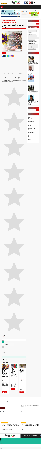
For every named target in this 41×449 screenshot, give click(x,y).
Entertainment (35, 36)
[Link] (11, 351)
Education (30, 36)
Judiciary (34, 41)
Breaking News (34, 30)
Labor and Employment (32, 43)
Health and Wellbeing (31, 39)
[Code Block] (10, 351)
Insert (0, 448)
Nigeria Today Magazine (5, 20)
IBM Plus (39, 435)
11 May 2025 (22, 379)
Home (5, 6)
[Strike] (6, 351)
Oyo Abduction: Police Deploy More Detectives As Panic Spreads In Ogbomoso (33, 92)
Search (33, 21)
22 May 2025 (13, 376)
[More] (13, 56)
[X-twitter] (27, 3)
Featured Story (30, 125)
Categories (18, 6)
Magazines (9, 6)
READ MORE (5, 392)
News (29, 135)
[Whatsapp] (7, 56)
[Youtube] (30, 3)
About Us (23, 6)
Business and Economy (32, 34)
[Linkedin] (5, 56)
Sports (29, 140)
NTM (8, 28)
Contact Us (6, 8)
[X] (4, 56)
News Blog (13, 6)
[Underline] (5, 351)
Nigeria (29, 136)
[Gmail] (10, 56)
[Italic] (3, 351)
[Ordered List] (7, 351)
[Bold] (2, 351)
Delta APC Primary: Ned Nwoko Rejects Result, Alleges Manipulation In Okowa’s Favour (33, 72)
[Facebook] (25, 3)
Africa (29, 30)
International (30, 41)
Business (30, 32)
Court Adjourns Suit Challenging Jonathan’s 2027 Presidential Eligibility (33, 102)
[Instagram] (32, 3)
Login (3, 336)
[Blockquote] (9, 351)
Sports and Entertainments (32, 48)
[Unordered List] (8, 351)
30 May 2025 (4, 28)
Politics (29, 139)
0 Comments (6, 379)
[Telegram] (8, 56)
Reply (1, 443)
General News (12, 20)
